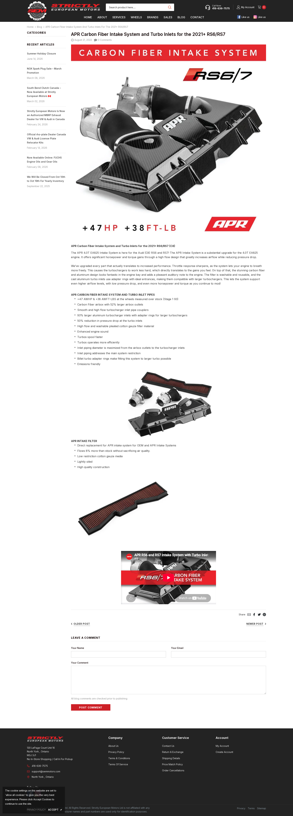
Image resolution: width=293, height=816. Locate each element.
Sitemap (261, 808)
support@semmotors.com (46, 771)
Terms (251, 808)
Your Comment (79, 662)
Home (30, 26)
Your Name (77, 648)
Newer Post (254, 623)
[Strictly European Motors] (63, 739)
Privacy (241, 808)
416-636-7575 (40, 765)
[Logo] (76, 7)
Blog (39, 26)
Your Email (177, 648)
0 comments (104, 39)
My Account (247, 7)
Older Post (82, 623)
